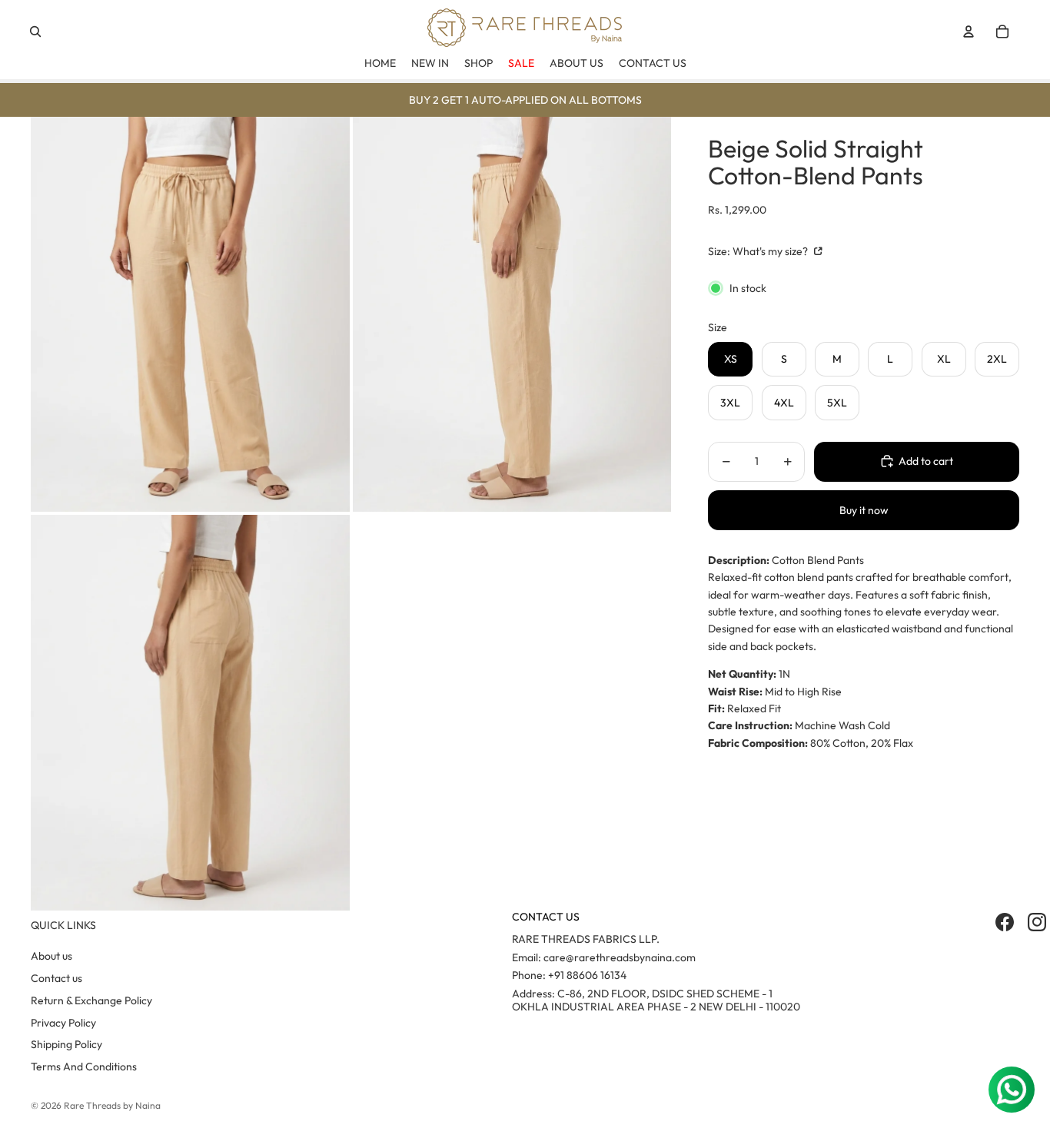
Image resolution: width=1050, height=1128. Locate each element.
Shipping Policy (66, 1044)
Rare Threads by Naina (112, 1105)
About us (51, 956)
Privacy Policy (63, 1023)
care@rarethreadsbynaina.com (619, 957)
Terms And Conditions (84, 1066)
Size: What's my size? (759, 251)
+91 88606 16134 (587, 975)
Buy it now (864, 509)
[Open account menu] (968, 31)
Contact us (56, 978)
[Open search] (35, 31)
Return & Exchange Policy (91, 1000)
